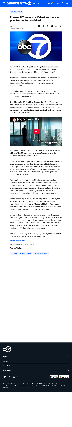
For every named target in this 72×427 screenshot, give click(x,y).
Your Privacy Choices (16, 383)
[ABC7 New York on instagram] (14, 377)
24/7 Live (36, 3)
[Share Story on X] (43, 26)
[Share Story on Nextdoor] (51, 26)
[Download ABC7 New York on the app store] (54, 376)
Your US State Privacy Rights (44, 383)
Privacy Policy (6, 383)
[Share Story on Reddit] (47, 26)
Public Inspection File (19, 385)
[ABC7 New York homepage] (19, 3)
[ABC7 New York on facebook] (5, 377)
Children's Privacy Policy (29, 383)
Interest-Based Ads (8, 385)
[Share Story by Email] (56, 26)
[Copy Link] (60, 26)
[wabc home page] (7, 349)
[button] (4, 3)
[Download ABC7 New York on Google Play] (64, 376)
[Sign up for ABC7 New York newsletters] (18, 377)
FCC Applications (30, 385)
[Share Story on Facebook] (38, 26)
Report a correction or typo (17, 240)
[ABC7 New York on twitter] (9, 377)
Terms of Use (55, 383)
